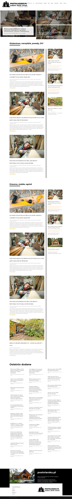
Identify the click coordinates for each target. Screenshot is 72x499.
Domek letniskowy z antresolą (53, 249)
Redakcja (13, 490)
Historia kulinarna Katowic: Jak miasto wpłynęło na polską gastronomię (53, 33)
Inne (49, 3)
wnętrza (26, 6)
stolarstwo (20, 6)
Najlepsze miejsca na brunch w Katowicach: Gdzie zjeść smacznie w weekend (53, 18)
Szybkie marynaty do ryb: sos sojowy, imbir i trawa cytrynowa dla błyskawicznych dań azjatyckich (54, 378)
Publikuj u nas (14, 492)
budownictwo (29, 3)
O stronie (13, 493)
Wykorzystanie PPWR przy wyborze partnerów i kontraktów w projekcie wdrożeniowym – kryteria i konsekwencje (16, 30)
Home (19, 3)
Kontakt (23, 3)
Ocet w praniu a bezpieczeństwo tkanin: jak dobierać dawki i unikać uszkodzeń (17, 406)
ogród (61, 3)
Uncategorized (55, 22)
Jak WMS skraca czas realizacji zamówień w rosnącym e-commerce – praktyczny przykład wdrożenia (17, 424)
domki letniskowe (38, 3)
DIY (33, 3)
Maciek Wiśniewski (12, 33)
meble (52, 3)
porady (64, 3)
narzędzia (56, 3)
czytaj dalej (12, 87)
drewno (45, 3)
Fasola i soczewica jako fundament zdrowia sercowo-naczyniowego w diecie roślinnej (16, 380)
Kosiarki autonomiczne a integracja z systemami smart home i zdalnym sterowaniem (54, 428)
